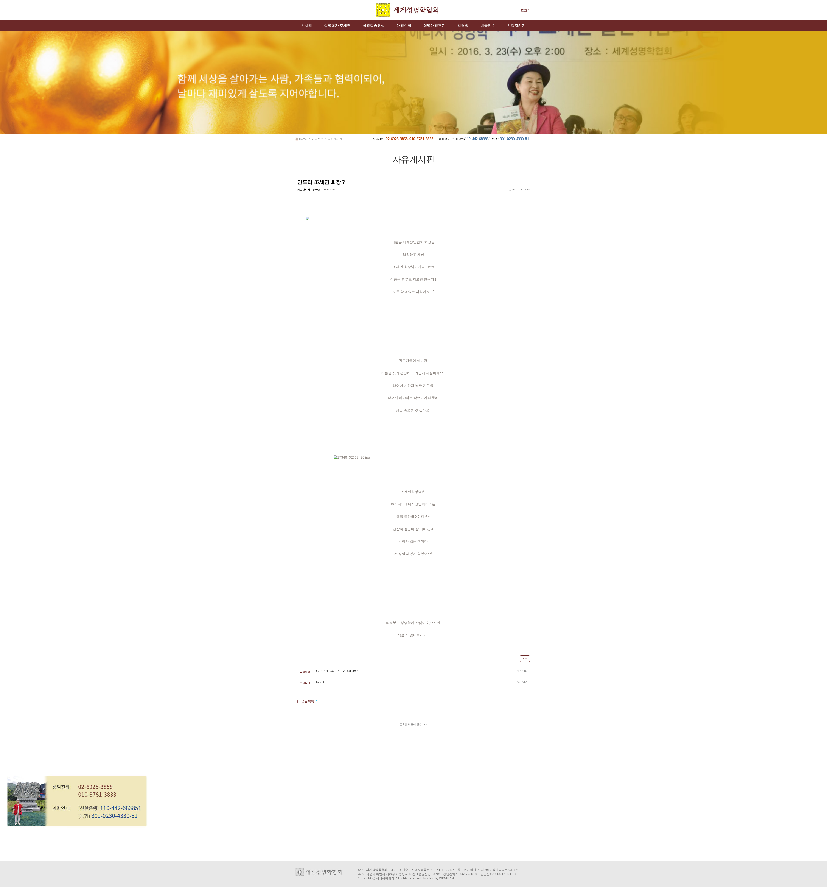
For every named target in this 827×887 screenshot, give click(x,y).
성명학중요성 (374, 25)
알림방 (462, 25)
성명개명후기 (434, 25)
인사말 (306, 25)
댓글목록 (307, 701)
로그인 (525, 10)
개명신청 (404, 25)
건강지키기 (516, 25)
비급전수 (487, 25)
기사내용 (319, 682)
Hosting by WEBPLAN (438, 878)
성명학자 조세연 (337, 25)
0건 (318, 189)
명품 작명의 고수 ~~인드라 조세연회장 (336, 671)
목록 (524, 659)
